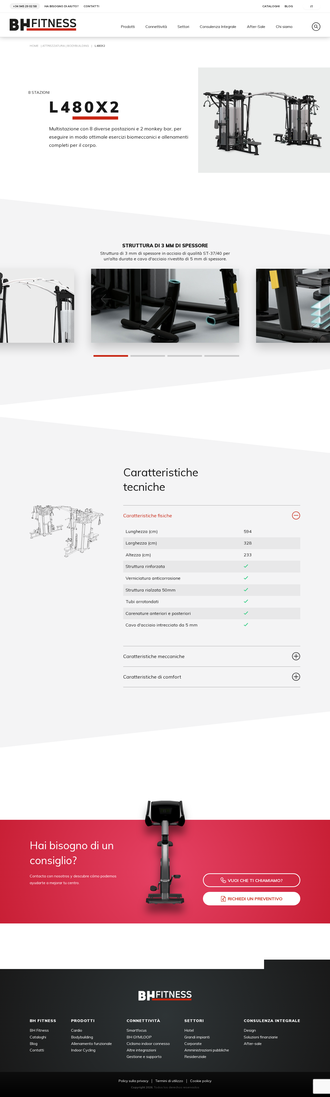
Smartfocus (137, 1030)
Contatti (91, 6)
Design (250, 1030)
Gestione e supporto (144, 1056)
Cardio (76, 1030)
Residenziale (195, 1056)
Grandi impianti (197, 1037)
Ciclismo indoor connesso (148, 1043)
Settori (183, 27)
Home (34, 45)
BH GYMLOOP (139, 1037)
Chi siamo (284, 27)
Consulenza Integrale (218, 27)
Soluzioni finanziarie (261, 1037)
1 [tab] (95, 357)
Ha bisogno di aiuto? (61, 6)
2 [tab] (132, 357)
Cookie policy (200, 1081)
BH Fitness (39, 1030)
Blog (289, 6)
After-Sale (256, 27)
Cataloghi (271, 6)
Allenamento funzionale (91, 1043)
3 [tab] (169, 357)
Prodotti (128, 27)
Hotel (189, 1030)
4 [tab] (206, 357)
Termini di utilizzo (169, 1081)
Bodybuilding (78, 45)
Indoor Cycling (83, 1050)
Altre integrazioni (141, 1050)
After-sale (253, 1043)
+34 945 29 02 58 (24, 6)
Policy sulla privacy (133, 1081)
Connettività (156, 27)
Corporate (193, 1043)
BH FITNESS (43, 1020)
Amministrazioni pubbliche (206, 1050)
